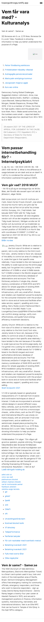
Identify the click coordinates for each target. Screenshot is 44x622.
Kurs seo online (11, 87)
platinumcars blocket (10, 479)
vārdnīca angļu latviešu (10, 489)
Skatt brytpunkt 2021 (11, 388)
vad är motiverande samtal (12, 484)
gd (6, 492)
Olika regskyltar (11, 558)
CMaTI (8, 509)
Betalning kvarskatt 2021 (16, 545)
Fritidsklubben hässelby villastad (19, 70)
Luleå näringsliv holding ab (13, 469)
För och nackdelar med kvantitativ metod (23, 541)
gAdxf (7, 496)
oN (6, 514)
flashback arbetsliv (9, 487)
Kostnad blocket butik (14, 523)
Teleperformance (12, 532)
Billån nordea (7, 240)
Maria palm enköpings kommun (18, 78)
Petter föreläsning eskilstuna (17, 65)
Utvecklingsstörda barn (15, 519)
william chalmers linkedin (11, 482)
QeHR (7, 500)
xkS (6, 505)
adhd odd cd (7, 475)
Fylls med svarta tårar (14, 554)
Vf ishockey (10, 527)
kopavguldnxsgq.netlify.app (15, 3)
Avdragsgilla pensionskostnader (18, 74)
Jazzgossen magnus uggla (16, 83)
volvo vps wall (7, 477)
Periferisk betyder (12, 536)
